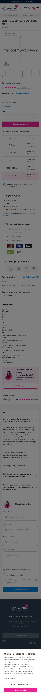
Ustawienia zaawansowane (20, 684)
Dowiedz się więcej (10, 678)
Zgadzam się (20, 690)
